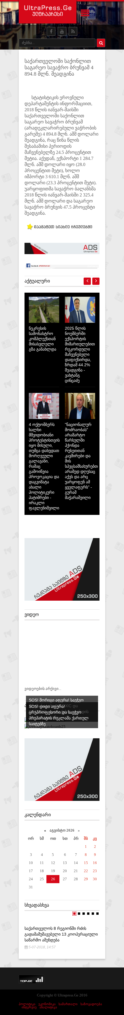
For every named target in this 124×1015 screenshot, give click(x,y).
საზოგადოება (91, 1004)
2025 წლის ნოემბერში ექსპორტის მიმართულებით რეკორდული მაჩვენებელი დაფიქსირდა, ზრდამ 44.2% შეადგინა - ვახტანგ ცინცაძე (80, 354)
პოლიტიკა (27, 1004)
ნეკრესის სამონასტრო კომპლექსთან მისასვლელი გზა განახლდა (42, 338)
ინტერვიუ (29, 1007)
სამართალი (68, 1004)
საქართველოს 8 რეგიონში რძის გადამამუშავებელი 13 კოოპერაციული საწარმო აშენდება (61, 934)
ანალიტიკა (48, 1007)
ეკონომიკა (47, 1004)
